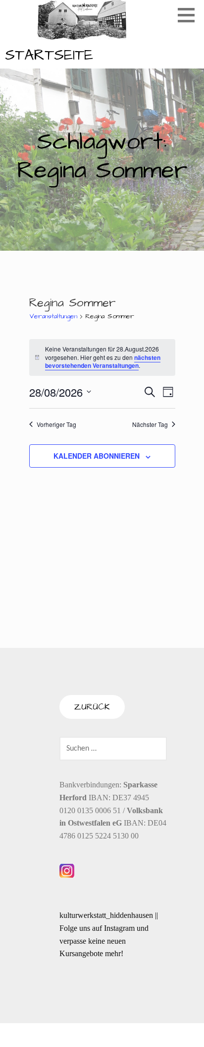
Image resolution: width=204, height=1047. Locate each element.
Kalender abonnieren (96, 456)
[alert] (102, 357)
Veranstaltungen (53, 316)
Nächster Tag (150, 424)
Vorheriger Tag (56, 424)
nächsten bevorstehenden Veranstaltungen (102, 361)
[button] (189, 15)
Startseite (49, 55)
